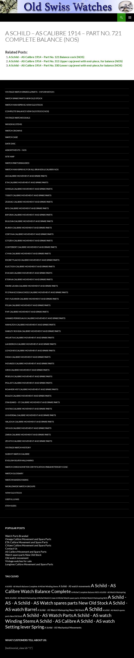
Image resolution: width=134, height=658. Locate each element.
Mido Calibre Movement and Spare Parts (27, 357)
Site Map (9, 156)
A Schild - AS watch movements (74, 586)
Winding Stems (13, 124)
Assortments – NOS (15, 150)
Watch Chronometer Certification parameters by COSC (36, 467)
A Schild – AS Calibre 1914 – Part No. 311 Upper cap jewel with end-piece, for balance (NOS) (66, 61)
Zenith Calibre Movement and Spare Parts (28, 441)
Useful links (12, 499)
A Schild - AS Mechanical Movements (62, 627)
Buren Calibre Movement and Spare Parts (28, 227)
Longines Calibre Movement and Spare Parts (30, 350)
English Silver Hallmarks (19, 460)
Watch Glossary (14, 473)
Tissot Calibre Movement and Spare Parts (28, 195)
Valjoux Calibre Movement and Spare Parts (29, 421)
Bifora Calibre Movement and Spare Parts (28, 214)
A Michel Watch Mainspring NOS (93, 598)
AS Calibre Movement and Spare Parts (26, 176)
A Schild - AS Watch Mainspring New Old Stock (61, 610)
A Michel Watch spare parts (67, 598)
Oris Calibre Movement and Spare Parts (27, 370)
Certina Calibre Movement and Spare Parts (29, 234)
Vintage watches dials (17, 117)
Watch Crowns (13, 130)
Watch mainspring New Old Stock (24, 104)
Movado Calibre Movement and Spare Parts (29, 363)
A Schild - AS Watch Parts (48, 615)
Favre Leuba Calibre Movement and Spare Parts (31, 286)
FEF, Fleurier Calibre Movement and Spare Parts (32, 298)
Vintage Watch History (18, 447)
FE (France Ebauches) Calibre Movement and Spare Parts (36, 292)
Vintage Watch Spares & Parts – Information (29, 92)
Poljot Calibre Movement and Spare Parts (28, 383)
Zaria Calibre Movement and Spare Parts (28, 434)
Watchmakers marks (16, 480)
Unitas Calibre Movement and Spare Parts (28, 408)
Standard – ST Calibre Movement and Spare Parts (32, 402)
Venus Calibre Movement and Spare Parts (28, 428)
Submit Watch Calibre (17, 454)
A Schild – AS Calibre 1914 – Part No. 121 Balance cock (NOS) (46, 57)
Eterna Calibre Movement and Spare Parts (29, 279)
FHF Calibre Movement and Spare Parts (27, 311)
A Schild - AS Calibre (56, 621)
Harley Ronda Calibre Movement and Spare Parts (33, 331)
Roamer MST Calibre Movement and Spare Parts (31, 389)
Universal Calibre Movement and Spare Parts (30, 415)
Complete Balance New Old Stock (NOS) (27, 111)
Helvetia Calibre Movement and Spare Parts (29, 337)
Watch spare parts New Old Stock (23, 98)
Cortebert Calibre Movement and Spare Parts (31, 247)
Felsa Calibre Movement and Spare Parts (27, 305)
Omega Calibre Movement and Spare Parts (28, 189)
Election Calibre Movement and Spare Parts (30, 266)
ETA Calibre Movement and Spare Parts (26, 182)
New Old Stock (13, 492)
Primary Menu (130, 17)
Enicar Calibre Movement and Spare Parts (28, 273)
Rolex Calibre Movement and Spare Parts (28, 395)
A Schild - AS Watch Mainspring (23, 598)
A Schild (93, 609)
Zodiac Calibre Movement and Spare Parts (29, 201)
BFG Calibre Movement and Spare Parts (27, 208)
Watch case (11, 137)
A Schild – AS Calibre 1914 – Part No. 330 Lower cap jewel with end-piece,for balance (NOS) (65, 65)
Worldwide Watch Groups (20, 486)
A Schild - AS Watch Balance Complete (21, 586)
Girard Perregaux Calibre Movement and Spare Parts (35, 318)
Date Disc (10, 143)
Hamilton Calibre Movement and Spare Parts (30, 324)
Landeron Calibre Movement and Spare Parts (30, 344)
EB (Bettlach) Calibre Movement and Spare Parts (32, 260)
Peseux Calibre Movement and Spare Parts (28, 376)
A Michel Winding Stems (48, 586)
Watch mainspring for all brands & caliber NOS (31, 169)
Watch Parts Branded (17, 163)
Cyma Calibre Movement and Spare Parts (28, 253)
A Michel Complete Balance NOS (85, 592)
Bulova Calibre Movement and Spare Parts (29, 221)
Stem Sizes (10, 505)
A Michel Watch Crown (46, 598)
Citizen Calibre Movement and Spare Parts (29, 240)
